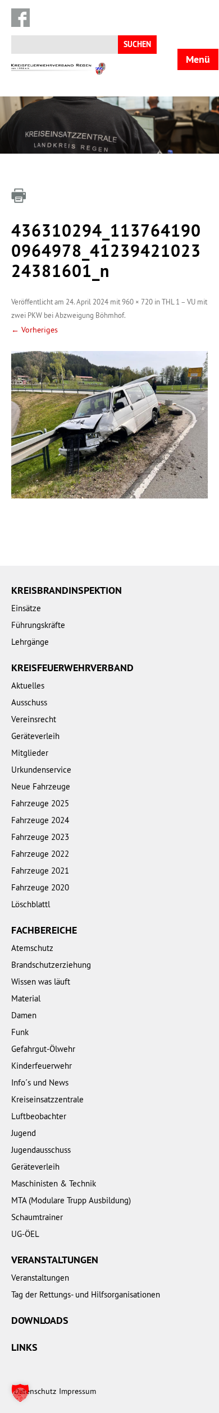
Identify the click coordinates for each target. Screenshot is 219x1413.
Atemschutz (32, 948)
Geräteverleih (35, 736)
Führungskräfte (38, 625)
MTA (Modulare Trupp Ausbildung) (71, 1200)
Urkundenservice (41, 769)
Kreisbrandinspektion (66, 590)
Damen (23, 1015)
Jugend (23, 1133)
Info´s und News (40, 1082)
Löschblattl (30, 904)
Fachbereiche (44, 929)
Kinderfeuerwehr (41, 1065)
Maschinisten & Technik (53, 1183)
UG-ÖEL (25, 1234)
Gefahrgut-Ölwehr (43, 1048)
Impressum (77, 1391)
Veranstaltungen (54, 1259)
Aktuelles (27, 685)
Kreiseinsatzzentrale (47, 1099)
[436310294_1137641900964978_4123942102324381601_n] (109, 424)
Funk (20, 1032)
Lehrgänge (30, 641)
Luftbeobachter (38, 1116)
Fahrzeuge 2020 (40, 887)
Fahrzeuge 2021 (40, 870)
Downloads (40, 1320)
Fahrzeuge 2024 (40, 820)
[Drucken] (18, 195)
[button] (20, 1393)
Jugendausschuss (41, 1149)
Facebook (20, 17)
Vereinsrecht (33, 719)
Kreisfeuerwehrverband (72, 667)
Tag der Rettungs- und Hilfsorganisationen (85, 1294)
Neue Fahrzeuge (40, 786)
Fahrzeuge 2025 (40, 803)
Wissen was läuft (40, 981)
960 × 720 (137, 301)
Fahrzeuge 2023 (40, 837)
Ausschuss (29, 702)
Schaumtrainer (37, 1217)
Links (24, 1347)
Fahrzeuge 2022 (40, 853)
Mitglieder (29, 752)
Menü (198, 59)
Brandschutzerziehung (51, 964)
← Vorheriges (34, 330)
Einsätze (26, 608)
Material (25, 998)
